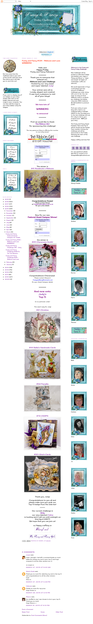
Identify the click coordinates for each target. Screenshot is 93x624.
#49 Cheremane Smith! (42, 242)
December (9, 210)
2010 (7, 277)
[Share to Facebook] (28, 541)
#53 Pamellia (42, 384)
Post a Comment (27, 609)
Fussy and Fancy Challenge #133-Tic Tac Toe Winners (13, 251)
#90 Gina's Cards (42, 454)
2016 (7, 206)
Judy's (42, 294)
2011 (7, 274)
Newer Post (25, 612)
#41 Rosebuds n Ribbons (42, 168)
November (9, 213)
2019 (7, 199)
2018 (7, 201)
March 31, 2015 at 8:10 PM (38, 605)
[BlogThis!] (24, 541)
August (8, 220)
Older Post (59, 612)
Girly (42, 513)
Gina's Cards (30, 571)
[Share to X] (26, 541)
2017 (7, 204)
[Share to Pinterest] (30, 541)
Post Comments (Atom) (39, 615)
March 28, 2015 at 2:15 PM (38, 592)
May (8, 227)
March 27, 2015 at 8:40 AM (38, 567)
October (9, 215)
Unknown (29, 586)
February (9, 262)
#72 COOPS (42, 416)
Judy (50, 86)
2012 (7, 272)
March (8, 232)
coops (28, 555)
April (8, 229)
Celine (50, 515)
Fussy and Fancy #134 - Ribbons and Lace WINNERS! (14, 241)
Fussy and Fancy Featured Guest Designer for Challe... (13, 235)
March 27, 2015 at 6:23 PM (38, 582)
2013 (7, 270)
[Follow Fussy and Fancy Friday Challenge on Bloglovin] (46, 53)
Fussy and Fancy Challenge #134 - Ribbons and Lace (12, 257)
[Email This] (23, 541)
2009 (7, 279)
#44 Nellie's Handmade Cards (42, 347)
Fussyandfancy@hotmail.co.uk (43, 204)
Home (43, 612)
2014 (7, 267)
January (9, 264)
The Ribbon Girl (42, 124)
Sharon (28, 597)
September (10, 218)
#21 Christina (42, 310)
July (7, 222)
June (8, 225)
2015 (7, 208)
